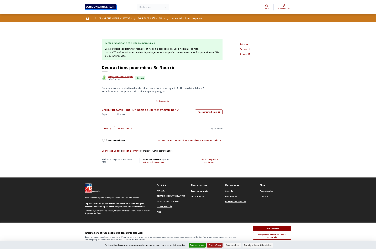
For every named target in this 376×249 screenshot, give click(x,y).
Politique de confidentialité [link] (258, 245)
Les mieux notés (164, 140)
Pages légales (266, 190)
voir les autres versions (153, 162)
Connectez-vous (110, 150)
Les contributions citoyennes (186, 18)
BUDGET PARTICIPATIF (168, 201)
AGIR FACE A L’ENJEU (150, 18)
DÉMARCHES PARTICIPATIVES (115, 18)
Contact (264, 196)
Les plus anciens (198, 140)
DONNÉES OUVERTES (235, 201)
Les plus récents (181, 140)
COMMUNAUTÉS (164, 206)
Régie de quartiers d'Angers (120, 76)
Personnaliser (232, 245)
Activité (229, 190)
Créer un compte (199, 190)
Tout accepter (272, 228)
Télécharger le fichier (207, 112)
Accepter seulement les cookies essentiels (272, 236)
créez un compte (131, 150)
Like (106, 128)
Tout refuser (215, 245)
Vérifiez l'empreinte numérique (209, 160)
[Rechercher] (165, 7)
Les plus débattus (214, 140)
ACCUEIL (161, 190)
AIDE (159, 211)
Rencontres (231, 196)
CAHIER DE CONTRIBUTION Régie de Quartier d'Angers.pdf (140, 110)
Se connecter (198, 196)
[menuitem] (173, 190)
